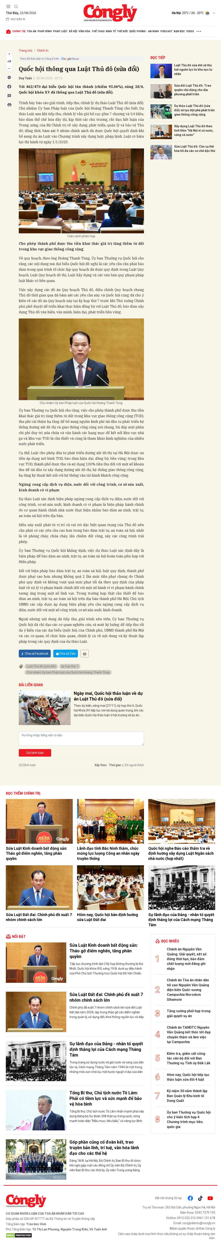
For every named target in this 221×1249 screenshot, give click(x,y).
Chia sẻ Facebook (36, 653)
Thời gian (115, 765)
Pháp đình (45, 31)
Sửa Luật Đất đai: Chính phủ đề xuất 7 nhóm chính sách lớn (39, 917)
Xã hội (73, 31)
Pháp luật (60, 31)
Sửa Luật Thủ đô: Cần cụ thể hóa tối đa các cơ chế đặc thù (194, 149)
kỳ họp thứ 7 (70, 666)
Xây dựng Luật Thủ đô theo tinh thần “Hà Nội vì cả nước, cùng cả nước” (193, 130)
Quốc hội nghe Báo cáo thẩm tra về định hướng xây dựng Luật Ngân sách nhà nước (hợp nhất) (181, 853)
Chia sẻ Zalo (67, 653)
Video (190, 31)
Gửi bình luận (35, 752)
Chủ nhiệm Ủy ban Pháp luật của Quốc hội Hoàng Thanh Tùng (68, 672)
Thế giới (122, 31)
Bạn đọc (179, 31)
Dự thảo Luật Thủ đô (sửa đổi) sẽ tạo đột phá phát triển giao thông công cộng (194, 110)
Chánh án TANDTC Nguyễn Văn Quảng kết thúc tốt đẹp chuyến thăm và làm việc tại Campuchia (189, 1034)
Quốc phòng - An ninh (144, 31)
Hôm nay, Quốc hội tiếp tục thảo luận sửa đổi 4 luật (188, 1077)
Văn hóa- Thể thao (91, 31)
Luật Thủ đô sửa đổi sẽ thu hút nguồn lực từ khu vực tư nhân (193, 69)
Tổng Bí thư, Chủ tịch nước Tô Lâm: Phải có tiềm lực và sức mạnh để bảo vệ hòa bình (105, 1098)
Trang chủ (25, 50)
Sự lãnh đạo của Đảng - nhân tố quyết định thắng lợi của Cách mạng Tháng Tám (181, 919)
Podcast (166, 31)
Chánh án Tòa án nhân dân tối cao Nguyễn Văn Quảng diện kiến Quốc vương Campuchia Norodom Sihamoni (188, 990)
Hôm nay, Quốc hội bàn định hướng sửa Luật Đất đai (107, 917)
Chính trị (18, 31)
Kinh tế (111, 31)
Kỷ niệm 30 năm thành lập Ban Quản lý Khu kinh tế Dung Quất (187, 1096)
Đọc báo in (18, 19)
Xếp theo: (101, 765)
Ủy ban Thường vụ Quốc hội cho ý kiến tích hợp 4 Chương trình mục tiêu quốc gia (189, 1119)
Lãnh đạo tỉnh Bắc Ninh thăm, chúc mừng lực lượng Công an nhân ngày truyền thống (108, 853)
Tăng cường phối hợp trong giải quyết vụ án (188, 1013)
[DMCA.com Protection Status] (57, 1235)
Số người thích (134, 765)
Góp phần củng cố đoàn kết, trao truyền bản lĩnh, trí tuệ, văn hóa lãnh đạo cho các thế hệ (104, 1147)
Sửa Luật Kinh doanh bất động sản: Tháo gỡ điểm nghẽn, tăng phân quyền (36, 853)
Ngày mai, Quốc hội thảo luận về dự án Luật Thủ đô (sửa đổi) (108, 696)
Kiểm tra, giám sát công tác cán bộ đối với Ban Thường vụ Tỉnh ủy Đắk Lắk (188, 1058)
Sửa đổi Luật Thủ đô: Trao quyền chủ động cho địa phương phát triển (192, 90)
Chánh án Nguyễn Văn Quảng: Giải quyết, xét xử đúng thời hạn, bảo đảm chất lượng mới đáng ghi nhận (187, 959)
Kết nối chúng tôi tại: (168, 1198)
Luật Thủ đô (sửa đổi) (41, 666)
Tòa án (31, 31)
